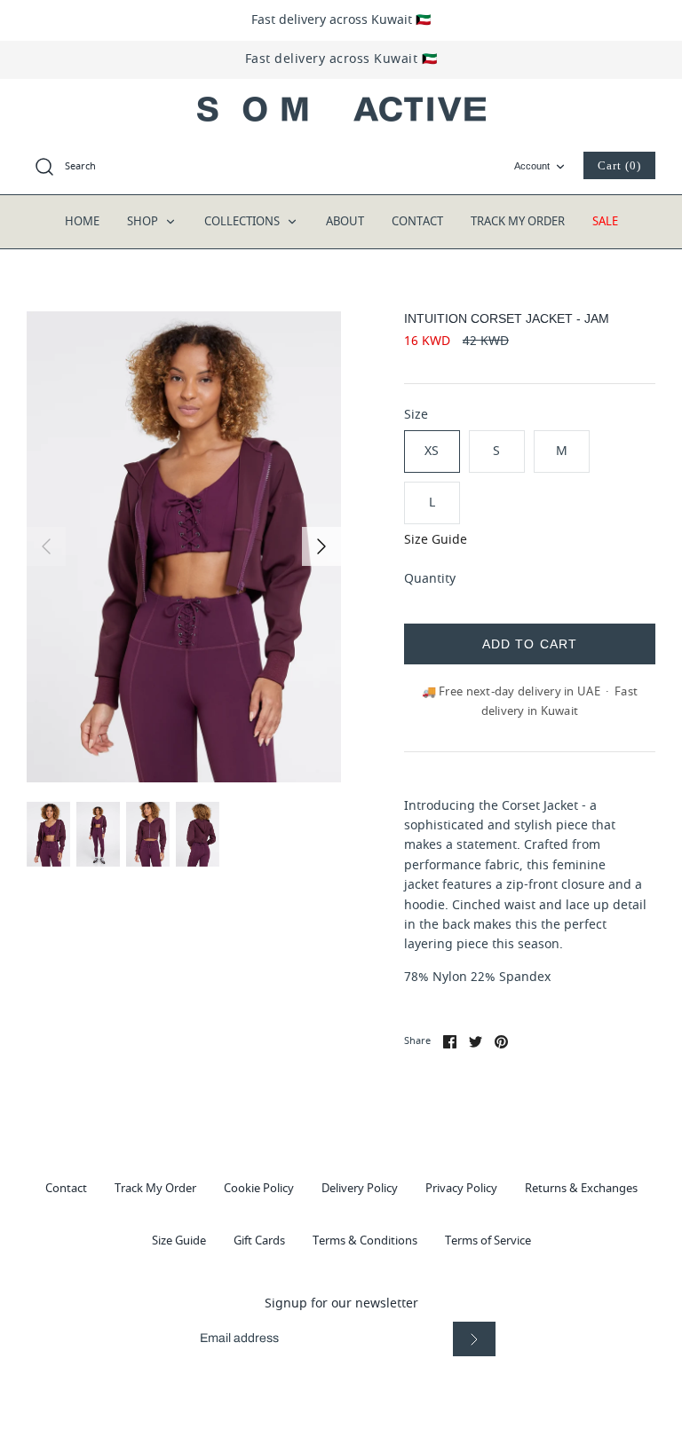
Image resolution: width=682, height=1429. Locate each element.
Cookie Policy (259, 1188)
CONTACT (417, 221)
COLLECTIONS (243, 221)
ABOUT (345, 221)
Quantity (430, 579)
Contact (66, 1188)
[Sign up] (474, 1339)
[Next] (321, 546)
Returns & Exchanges (581, 1188)
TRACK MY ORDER (518, 221)
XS (431, 451)
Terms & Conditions (365, 1240)
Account (532, 166)
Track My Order (155, 1188)
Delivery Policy (359, 1188)
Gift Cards (259, 1240)
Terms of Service (488, 1240)
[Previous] (46, 546)
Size (416, 415)
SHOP (144, 221)
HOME (82, 221)
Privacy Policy (461, 1188)
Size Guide (435, 540)
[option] (184, 546)
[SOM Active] (341, 109)
